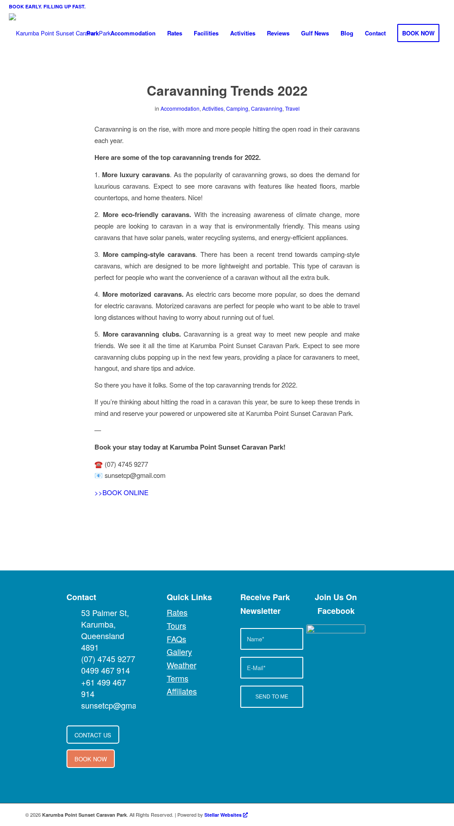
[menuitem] (93, 33)
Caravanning (266, 108)
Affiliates (182, 691)
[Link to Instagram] (408, 814)
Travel (292, 108)
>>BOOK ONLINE (121, 492)
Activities (212, 108)
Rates (177, 612)
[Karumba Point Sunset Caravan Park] (60, 33)
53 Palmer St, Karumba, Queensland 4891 (105, 630)
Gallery (179, 651)
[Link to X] (395, 814)
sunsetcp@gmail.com (119, 705)
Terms (177, 678)
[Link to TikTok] (422, 814)
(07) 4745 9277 (108, 658)
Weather (181, 665)
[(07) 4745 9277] (73, 658)
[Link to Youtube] (382, 814)
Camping (237, 108)
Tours (176, 625)
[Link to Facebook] (369, 814)
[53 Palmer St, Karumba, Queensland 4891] (73, 612)
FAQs (176, 638)
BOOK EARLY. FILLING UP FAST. (47, 6)
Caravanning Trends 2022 (227, 90)
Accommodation (180, 108)
